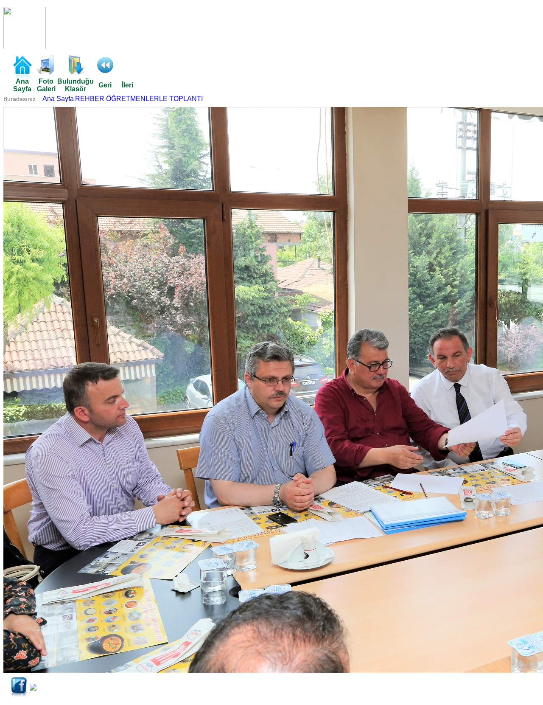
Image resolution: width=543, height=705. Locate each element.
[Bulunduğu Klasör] (75, 72)
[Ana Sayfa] (22, 75)
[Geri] (105, 72)
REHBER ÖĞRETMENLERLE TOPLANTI (139, 98)
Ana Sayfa (58, 98)
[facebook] (19, 695)
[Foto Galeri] (46, 72)
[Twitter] (33, 688)
